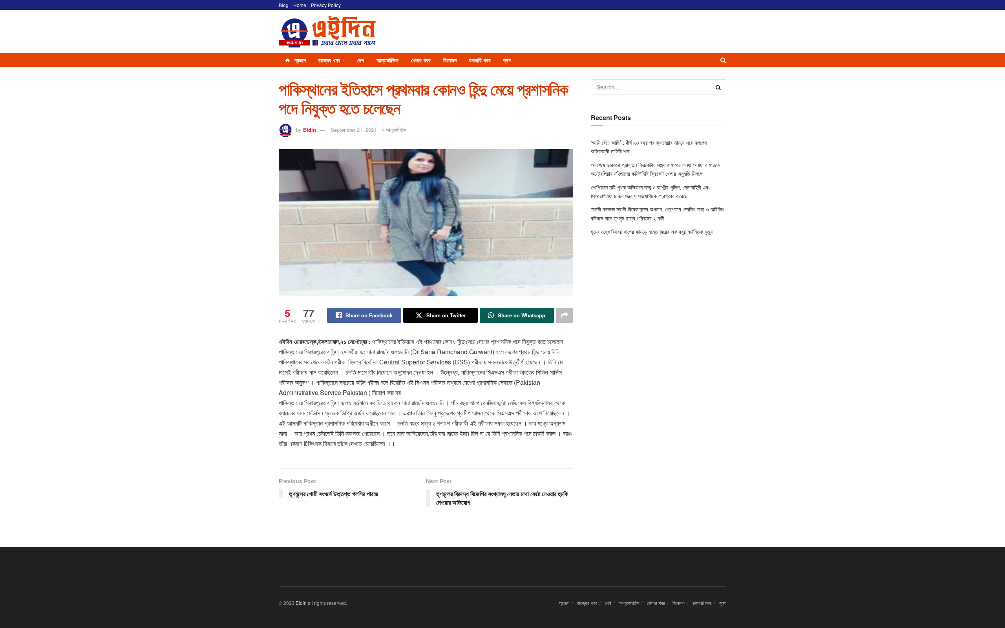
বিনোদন (450, 60)
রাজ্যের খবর (329, 60)
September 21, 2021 (353, 129)
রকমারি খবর (480, 60)
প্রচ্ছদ (300, 60)
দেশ (360, 60)
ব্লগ (507, 60)
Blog (284, 5)
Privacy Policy (326, 5)
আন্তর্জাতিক (387, 60)
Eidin (309, 129)
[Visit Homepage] (327, 31)
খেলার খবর (421, 60)
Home (299, 5)
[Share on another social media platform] (564, 315)
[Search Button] (723, 60)
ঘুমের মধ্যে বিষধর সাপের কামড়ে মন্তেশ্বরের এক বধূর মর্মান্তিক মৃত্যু (652, 231)
